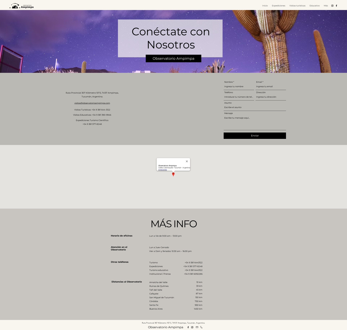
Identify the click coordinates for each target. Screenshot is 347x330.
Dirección (261, 92)
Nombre (228, 82)
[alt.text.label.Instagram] (332, 5)
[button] (297, 6)
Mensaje (228, 113)
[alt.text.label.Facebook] (336, 5)
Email (259, 82)
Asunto (228, 103)
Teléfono (228, 92)
